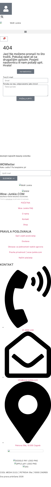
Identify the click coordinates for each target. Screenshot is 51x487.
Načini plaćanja (25, 257)
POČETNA (25, 203)
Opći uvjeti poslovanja (25, 236)
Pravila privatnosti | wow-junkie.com (25, 252)
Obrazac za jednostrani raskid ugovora (25, 247)
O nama (25, 213)
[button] (2, 17)
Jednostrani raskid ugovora (14, 196)
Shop (25, 224)
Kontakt (25, 219)
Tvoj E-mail (8, 77)
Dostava (25, 241)
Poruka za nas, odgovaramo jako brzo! (20, 84)
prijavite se (9, 199)
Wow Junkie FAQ (25, 208)
